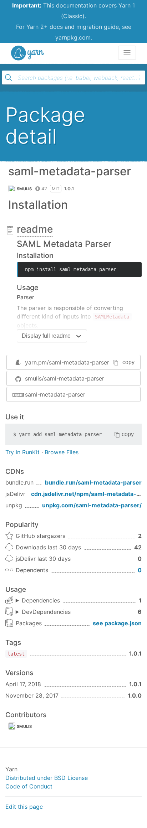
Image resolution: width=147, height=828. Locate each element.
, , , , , (43, 612)
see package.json (117, 623)
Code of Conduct (28, 786)
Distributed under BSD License (46, 777)
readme (35, 229)
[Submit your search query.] (8, 77)
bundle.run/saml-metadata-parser (93, 482)
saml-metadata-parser (55, 394)
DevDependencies (46, 611)
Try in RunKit (22, 452)
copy (128, 362)
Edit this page (24, 806)
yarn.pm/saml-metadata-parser (67, 362)
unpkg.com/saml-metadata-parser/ (92, 505)
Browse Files (61, 452)
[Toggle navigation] (127, 53)
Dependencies (41, 600)
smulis (24, 188)
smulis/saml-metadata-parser (64, 378)
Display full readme (46, 336)
